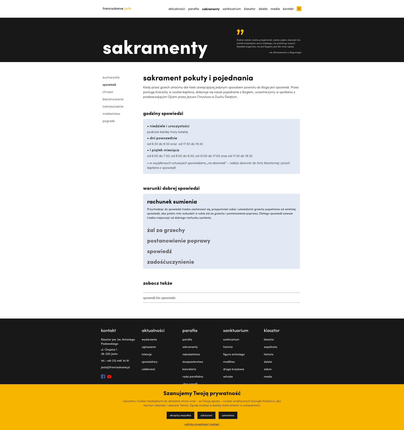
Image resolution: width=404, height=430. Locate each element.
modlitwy (229, 362)
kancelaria (189, 369)
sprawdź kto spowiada (159, 298)
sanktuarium (232, 9)
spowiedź (109, 84)
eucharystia (111, 77)
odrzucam (206, 415)
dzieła (263, 9)
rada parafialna (192, 376)
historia (228, 347)
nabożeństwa (191, 354)
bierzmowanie (113, 99)
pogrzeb (109, 121)
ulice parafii (190, 384)
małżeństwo (111, 113)
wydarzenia (149, 339)
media (275, 9)
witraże (228, 376)
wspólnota (270, 347)
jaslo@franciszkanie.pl (115, 367)
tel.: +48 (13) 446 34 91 (115, 360)
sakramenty (211, 9)
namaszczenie (113, 106)
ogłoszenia (149, 347)
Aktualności (177, 9)
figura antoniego (234, 354)
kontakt (288, 9)
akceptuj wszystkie (180, 415)
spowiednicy (149, 362)
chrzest (108, 92)
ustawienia (228, 415)
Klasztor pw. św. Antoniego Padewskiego (118, 341)
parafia (193, 9)
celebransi (148, 369)
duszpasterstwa (192, 362)
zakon (268, 369)
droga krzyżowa (233, 369)
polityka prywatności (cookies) (202, 424)
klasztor (249, 9)
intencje (147, 354)
